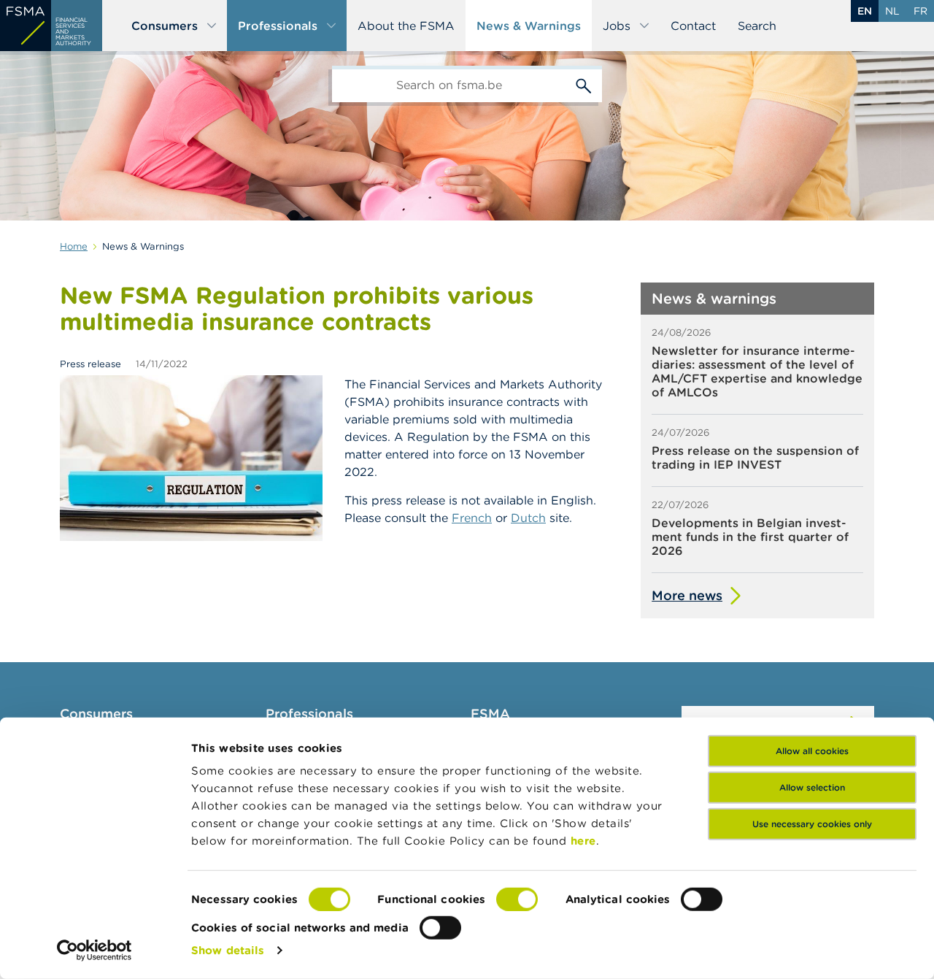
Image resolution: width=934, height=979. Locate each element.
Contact (693, 25)
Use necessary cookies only (812, 823)
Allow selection (812, 787)
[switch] (517, 899)
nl (892, 11)
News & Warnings (528, 25)
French (472, 517)
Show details (227, 950)
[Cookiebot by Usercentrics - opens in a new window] (94, 950)
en (864, 11)
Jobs (616, 25)
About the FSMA (406, 25)
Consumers (164, 25)
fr (920, 11)
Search (757, 25)
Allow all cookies (812, 750)
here (583, 841)
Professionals (277, 25)
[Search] (584, 84)
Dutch (528, 517)
